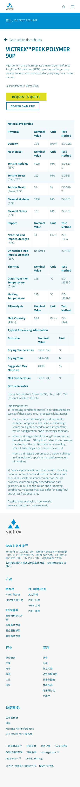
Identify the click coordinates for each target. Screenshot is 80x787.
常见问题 (48, 668)
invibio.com (12, 758)
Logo (13, 526)
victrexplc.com (49, 752)
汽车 (8, 663)
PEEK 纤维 (34, 599)
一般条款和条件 (14, 746)
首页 (8, 20)
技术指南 (48, 685)
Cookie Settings (34, 758)
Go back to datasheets (26, 39)
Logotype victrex (10, 6)
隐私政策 (45, 746)
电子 (8, 668)
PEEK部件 (12, 610)
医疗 (8, 685)
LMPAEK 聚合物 (14, 599)
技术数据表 (49, 679)
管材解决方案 (13, 635)
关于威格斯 (12, 717)
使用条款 (31, 746)
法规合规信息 (50, 674)
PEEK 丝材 (34, 605)
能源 (8, 674)
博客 (45, 657)
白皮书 (46, 695)
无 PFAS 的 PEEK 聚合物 (19, 734)
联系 (8, 723)
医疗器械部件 (13, 630)
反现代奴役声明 (14, 752)
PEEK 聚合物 (13, 594)
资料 (46, 647)
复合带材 (33, 594)
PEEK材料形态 (37, 589)
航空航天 (11, 657)
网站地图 (31, 752)
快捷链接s (13, 707)
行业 (9, 647)
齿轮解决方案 (13, 625)
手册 (45, 663)
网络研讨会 (49, 690)
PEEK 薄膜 (34, 610)
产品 (9, 578)
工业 (8, 679)
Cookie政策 (61, 746)
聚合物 (10, 589)
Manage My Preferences (20, 728)
